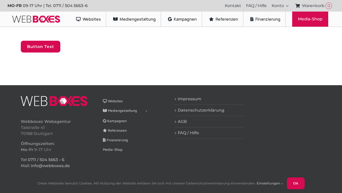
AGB (182, 121)
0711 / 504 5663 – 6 (46, 159)
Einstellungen (269, 183)
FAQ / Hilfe (188, 132)
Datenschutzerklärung (201, 110)
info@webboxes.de (50, 165)
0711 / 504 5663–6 (70, 5)
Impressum (189, 98)
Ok (295, 183)
